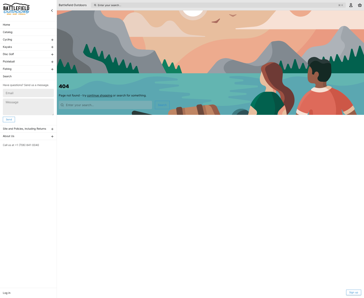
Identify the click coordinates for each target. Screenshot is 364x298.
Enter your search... (220, 5)
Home (6, 24)
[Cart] (360, 5)
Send (9, 119)
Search (7, 76)
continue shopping (99, 95)
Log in (6, 292)
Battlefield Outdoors (73, 5)
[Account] (351, 5)
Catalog (8, 32)
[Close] (52, 10)
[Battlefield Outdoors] (16, 10)
